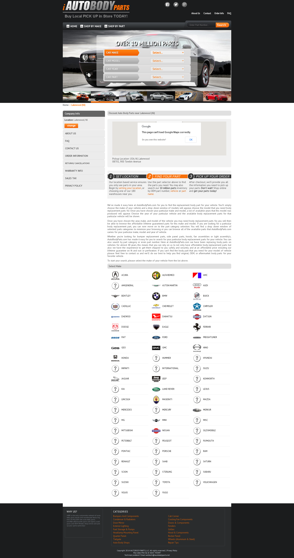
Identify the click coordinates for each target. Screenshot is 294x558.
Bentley (125, 295)
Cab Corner (173, 516)
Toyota (166, 482)
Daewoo (125, 316)
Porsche (166, 451)
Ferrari (207, 326)
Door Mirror (118, 522)
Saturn (207, 461)
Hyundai (207, 357)
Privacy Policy (172, 550)
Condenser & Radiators (124, 519)
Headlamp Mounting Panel (125, 532)
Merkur (207, 409)
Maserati (167, 399)
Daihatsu (167, 316)
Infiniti (125, 368)
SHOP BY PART (116, 26)
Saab (165, 461)
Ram (205, 451)
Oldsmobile (209, 430)
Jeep (164, 378)
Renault (125, 461)
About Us (195, 13)
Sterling (167, 471)
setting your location (130, 188)
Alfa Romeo (168, 275)
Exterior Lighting (121, 526)
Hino (205, 347)
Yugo (165, 492)
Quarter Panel (119, 536)
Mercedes (126, 409)
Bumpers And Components (126, 516)
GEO (123, 347)
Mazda (206, 399)
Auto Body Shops (121, 542)
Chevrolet (168, 306)
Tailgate (117, 539)
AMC (205, 275)
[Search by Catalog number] (222, 25)
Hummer (166, 357)
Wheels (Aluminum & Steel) (181, 539)
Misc (205, 420)
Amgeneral (127, 285)
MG (123, 420)
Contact (207, 13)
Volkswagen (210, 482)
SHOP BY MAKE (92, 26)
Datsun (207, 316)
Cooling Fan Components (180, 519)
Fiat (123, 337)
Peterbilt (126, 440)
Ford (165, 337)
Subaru (207, 471)
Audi (205, 285)
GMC (164, 347)
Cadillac (126, 306)
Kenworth (209, 378)
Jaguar (125, 378)
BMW (164, 295)
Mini (164, 420)
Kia (123, 389)
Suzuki (125, 482)
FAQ (229, 13)
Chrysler (208, 306)
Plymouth (208, 440)
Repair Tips (173, 542)
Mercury (166, 409)
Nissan (166, 430)
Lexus (206, 389)
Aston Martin (169, 285)
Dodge (125, 326)
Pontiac (125, 451)
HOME (73, 26)
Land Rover (168, 389)
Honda (125, 357)
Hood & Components (178, 532)
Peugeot (167, 440)
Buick (206, 295)
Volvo (124, 492)
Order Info (219, 13)
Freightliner (210, 337)
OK (190, 139)
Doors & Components (178, 522)
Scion (124, 471)
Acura (124, 275)
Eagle (165, 326)
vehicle (174, 191)
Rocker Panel (174, 536)
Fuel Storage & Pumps (124, 529)
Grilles (171, 529)
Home (66, 105)
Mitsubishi (127, 430)
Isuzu (206, 368)
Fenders (172, 526)
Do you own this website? (154, 140)
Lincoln (125, 399)
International (170, 368)
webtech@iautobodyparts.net (158, 555)
